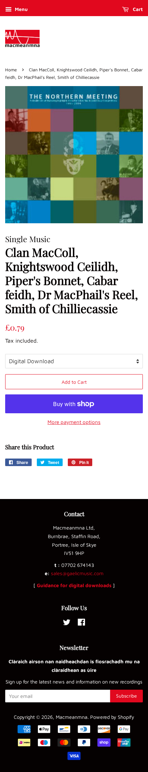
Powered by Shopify (112, 717)
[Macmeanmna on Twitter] (67, 623)
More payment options (74, 422)
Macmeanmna (71, 717)
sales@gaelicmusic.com (77, 573)
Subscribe (126, 696)
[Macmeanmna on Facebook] (81, 623)
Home (11, 69)
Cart (137, 9)
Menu (20, 9)
